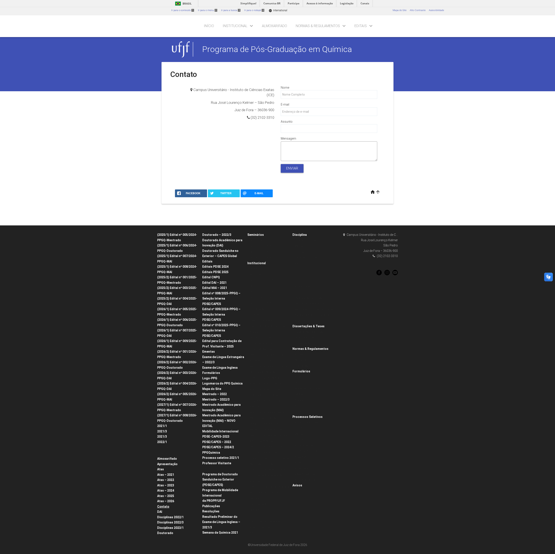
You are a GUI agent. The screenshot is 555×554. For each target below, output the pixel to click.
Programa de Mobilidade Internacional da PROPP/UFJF (220, 495)
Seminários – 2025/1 (261, 240)
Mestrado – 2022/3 (216, 399)
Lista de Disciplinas (306, 240)
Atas (160, 469)
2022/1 (162, 442)
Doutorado (165, 447)
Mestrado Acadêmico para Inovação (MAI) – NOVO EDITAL (221, 421)
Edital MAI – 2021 (214, 288)
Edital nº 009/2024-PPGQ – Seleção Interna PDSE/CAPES (221, 314)
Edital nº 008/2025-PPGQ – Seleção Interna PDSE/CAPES (221, 299)
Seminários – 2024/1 (261, 337)
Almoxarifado (274, 26)
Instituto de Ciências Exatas (265, 521)
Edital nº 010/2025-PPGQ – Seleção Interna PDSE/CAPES (221, 330)
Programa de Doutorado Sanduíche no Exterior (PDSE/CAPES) (220, 480)
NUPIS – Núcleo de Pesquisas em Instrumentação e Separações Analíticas (269, 475)
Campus (254, 515)
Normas (299, 354)
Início (209, 26)
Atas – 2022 (165, 480)
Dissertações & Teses (308, 326)
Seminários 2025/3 (260, 246)
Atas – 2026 (165, 501)
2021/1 (162, 426)
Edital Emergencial (305, 480)
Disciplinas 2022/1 (170, 517)
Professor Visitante (216, 463)
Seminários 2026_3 (260, 257)
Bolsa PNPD (301, 457)
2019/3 (298, 280)
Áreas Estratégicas (305, 474)
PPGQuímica (211, 452)
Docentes (255, 314)
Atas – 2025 (165, 496)
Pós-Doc (299, 405)
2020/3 (298, 269)
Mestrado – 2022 (214, 394)
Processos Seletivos (307, 417)
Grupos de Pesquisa (261, 349)
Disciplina (299, 234)
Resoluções (210, 511)
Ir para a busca (230, 10)
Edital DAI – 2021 (214, 282)
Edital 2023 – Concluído (217, 468)
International (278, 10)
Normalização (303, 343)
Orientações (301, 366)
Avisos (297, 485)
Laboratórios (256, 509)
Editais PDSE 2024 (215, 266)
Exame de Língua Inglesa (220, 367)
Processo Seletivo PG (306, 422)
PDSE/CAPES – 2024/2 (218, 447)
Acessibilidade (436, 10)
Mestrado (164, 453)
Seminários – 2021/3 (261, 280)
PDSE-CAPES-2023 (215, 436)
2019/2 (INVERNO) (305, 286)
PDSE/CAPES (302, 468)
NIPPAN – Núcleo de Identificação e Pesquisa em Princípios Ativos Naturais (269, 493)
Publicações (211, 506)
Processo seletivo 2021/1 (220, 457)
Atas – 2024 (165, 490)
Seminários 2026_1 (260, 252)
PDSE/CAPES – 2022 (216, 442)
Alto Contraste (418, 10)
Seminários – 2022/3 (261, 291)
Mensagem (288, 138)
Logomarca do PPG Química (222, 383)
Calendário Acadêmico (263, 320)
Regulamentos (303, 360)
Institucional (235, 26)
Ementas (208, 351)
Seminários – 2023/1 (261, 297)
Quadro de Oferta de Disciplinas (268, 326)
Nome (285, 87)
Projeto (298, 377)
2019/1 (298, 292)
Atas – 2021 (165, 474)
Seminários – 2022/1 (261, 286)
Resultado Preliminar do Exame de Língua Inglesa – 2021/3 (221, 522)
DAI (159, 511)
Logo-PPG (209, 378)
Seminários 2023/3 (260, 303)
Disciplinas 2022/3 (170, 522)
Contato (163, 506)
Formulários (211, 373)
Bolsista (299, 400)
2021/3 (162, 431)
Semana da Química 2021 (220, 532)
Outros (298, 411)
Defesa (299, 394)
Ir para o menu (207, 10)
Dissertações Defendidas (309, 332)
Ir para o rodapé (254, 10)
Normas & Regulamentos (318, 26)
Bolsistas (255, 332)
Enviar (292, 168)
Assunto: (287, 121)
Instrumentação (259, 504)
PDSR (298, 462)
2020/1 (298, 275)
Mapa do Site (399, 10)
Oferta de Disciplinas (306, 257)
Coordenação (257, 309)
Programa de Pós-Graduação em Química (277, 49)
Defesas (254, 268)
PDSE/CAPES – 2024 (306, 451)
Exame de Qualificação (308, 388)
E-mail (285, 104)
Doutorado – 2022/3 (216, 234)
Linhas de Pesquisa (261, 343)
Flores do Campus (260, 527)
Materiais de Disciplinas (308, 298)
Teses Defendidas (305, 337)
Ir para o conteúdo (182, 10)
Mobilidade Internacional (220, 431)
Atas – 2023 (165, 485)
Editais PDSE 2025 (215, 272)
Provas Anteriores (304, 445)
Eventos (254, 532)
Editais (360, 26)
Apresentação (167, 464)
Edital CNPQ (211, 277)
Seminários (255, 234)
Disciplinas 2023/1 (170, 528)
